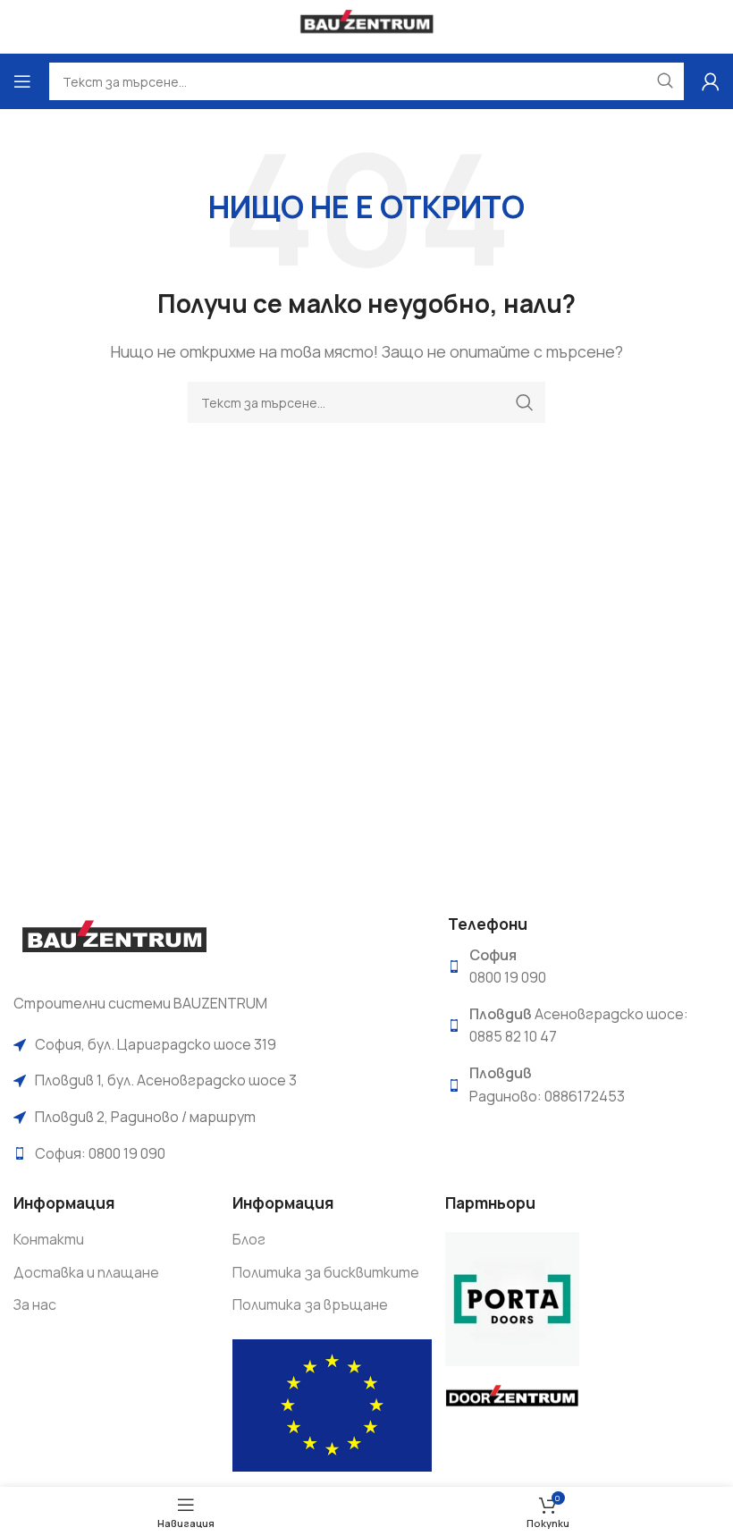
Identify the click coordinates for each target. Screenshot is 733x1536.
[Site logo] (367, 25)
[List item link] (217, 1045)
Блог (248, 1239)
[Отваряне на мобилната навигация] (22, 81)
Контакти (48, 1239)
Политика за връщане (310, 1304)
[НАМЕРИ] (524, 402)
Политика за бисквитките (325, 1272)
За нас (34, 1304)
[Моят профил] (711, 81)
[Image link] (114, 942)
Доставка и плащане (86, 1272)
